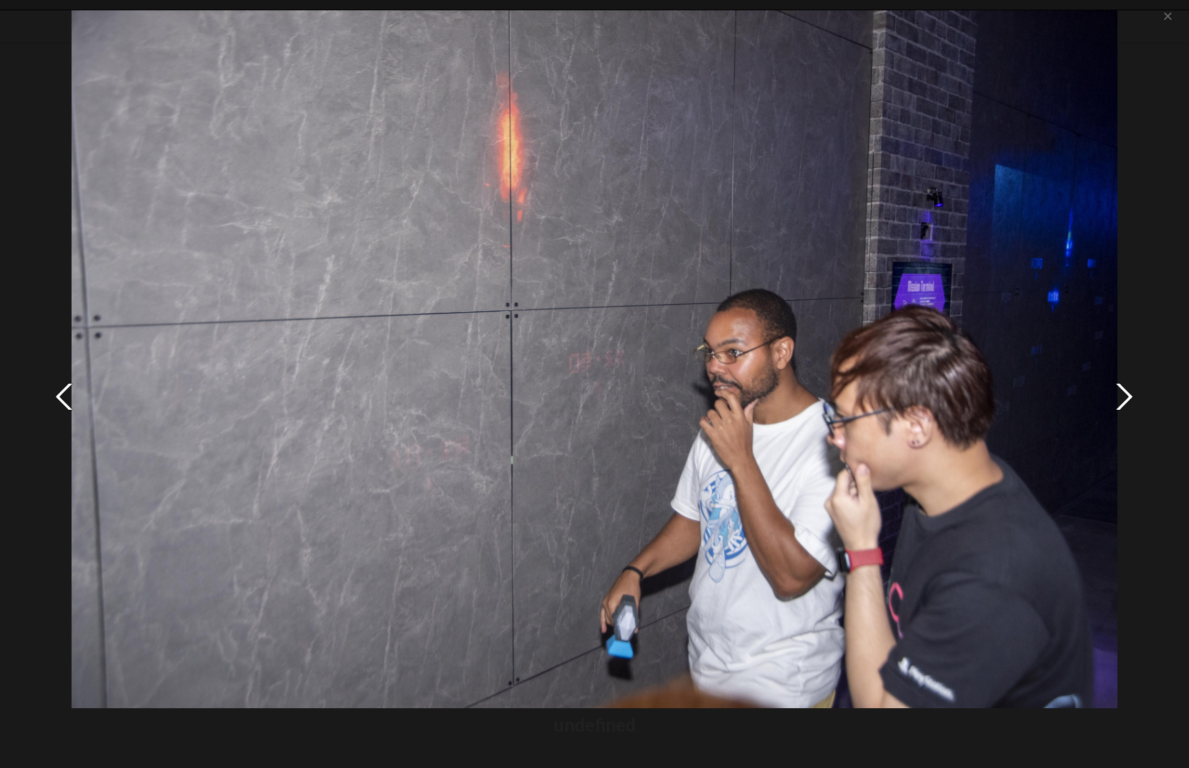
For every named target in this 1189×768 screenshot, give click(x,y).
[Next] (1124, 396)
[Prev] (64, 396)
